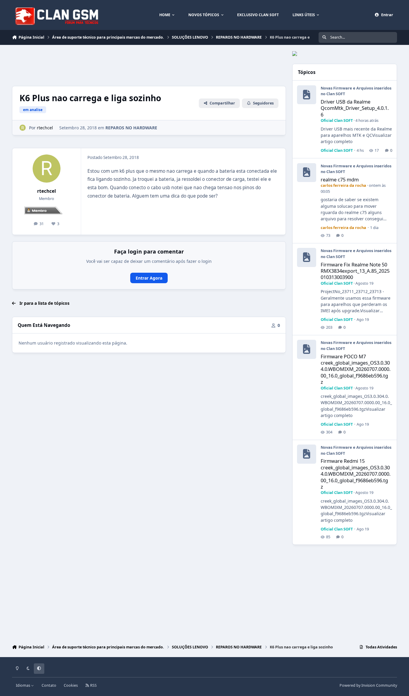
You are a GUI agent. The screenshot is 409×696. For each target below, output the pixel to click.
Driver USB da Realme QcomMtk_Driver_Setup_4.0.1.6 (355, 108)
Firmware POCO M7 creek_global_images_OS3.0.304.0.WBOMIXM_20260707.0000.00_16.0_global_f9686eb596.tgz (355, 369)
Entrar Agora (149, 278)
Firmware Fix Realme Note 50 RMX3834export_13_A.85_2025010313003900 (355, 271)
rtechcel (46, 191)
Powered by (368, 685)
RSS (93, 685)
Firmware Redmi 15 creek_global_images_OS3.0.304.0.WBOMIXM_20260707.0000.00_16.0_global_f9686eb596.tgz (355, 473)
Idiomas (23, 685)
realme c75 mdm (340, 179)
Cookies (71, 685)
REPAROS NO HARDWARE (131, 128)
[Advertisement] (121, 64)
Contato (49, 685)
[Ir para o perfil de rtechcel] (22, 128)
